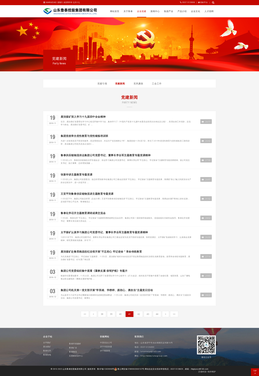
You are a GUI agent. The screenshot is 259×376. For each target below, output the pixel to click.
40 (120, 314)
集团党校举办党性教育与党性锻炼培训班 (84, 135)
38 (102, 314)
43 (148, 314)
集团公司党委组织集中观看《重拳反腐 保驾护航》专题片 (94, 270)
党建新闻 (120, 83)
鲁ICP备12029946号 (105, 369)
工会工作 (157, 83)
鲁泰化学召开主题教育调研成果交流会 (83, 213)
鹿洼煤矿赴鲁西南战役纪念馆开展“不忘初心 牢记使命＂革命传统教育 (101, 251)
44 (157, 314)
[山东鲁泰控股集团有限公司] (70, 11)
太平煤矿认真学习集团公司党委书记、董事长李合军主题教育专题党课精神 (104, 232)
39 (111, 314)
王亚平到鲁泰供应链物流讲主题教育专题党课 (87, 193)
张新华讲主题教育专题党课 (76, 174)
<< (85, 314)
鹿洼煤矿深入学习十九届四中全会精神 (83, 116)
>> (174, 314)
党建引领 (102, 83)
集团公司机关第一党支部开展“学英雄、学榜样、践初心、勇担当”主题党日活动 (107, 290)
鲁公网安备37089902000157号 (130, 369)
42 (138, 314)
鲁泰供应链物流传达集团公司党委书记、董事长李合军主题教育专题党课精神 (106, 155)
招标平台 (204, 3)
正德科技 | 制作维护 (207, 372)
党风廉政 (138, 83)
